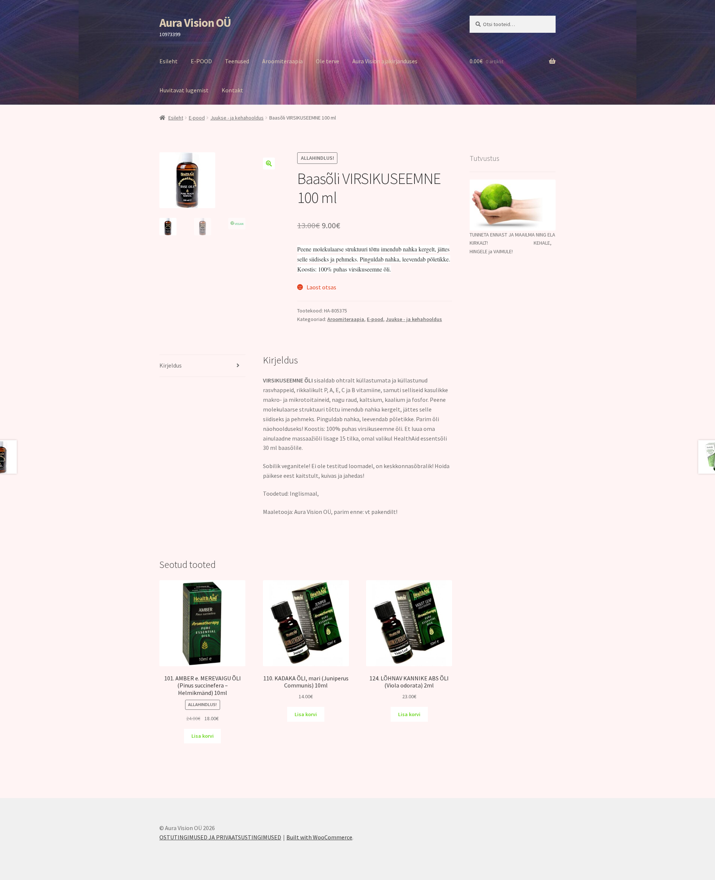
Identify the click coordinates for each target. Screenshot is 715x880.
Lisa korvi (202, 736)
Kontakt (232, 90)
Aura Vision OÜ (195, 22)
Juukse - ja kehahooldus (237, 117)
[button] (269, 163)
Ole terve (327, 61)
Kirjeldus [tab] (170, 365)
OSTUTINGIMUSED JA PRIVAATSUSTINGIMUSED (220, 837)
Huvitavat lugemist (184, 90)
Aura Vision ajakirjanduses (384, 61)
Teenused (237, 61)
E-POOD (201, 61)
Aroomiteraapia (282, 61)
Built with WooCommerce (319, 837)
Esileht (168, 61)
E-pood (197, 117)
